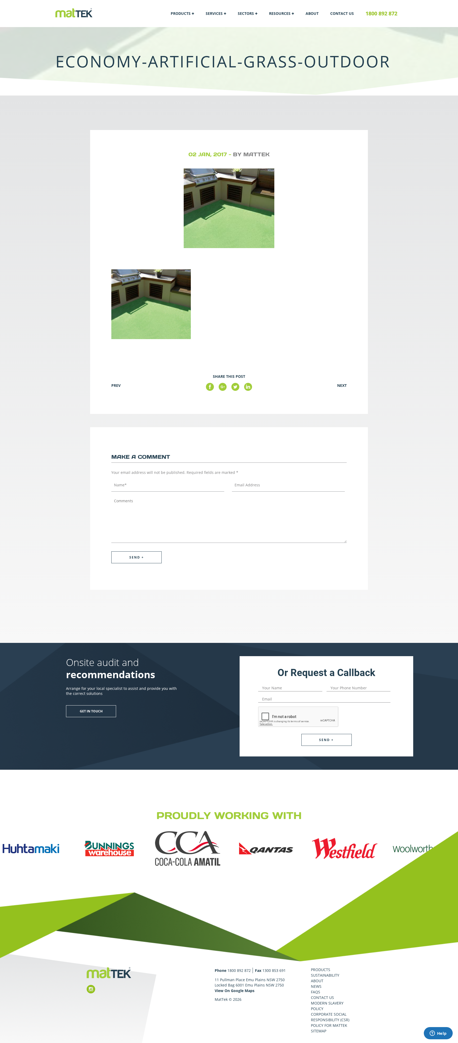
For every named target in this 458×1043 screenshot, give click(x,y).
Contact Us (342, 13)
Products (181, 13)
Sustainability (325, 975)
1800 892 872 (381, 13)
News (316, 986)
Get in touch (91, 711)
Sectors (246, 13)
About (312, 13)
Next (342, 385)
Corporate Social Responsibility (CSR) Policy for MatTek (330, 1020)
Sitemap (318, 1030)
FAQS (315, 991)
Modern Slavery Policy (327, 1006)
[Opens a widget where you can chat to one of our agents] (438, 1033)
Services (214, 13)
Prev (116, 385)
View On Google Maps (234, 990)
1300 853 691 (274, 970)
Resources (279, 13)
